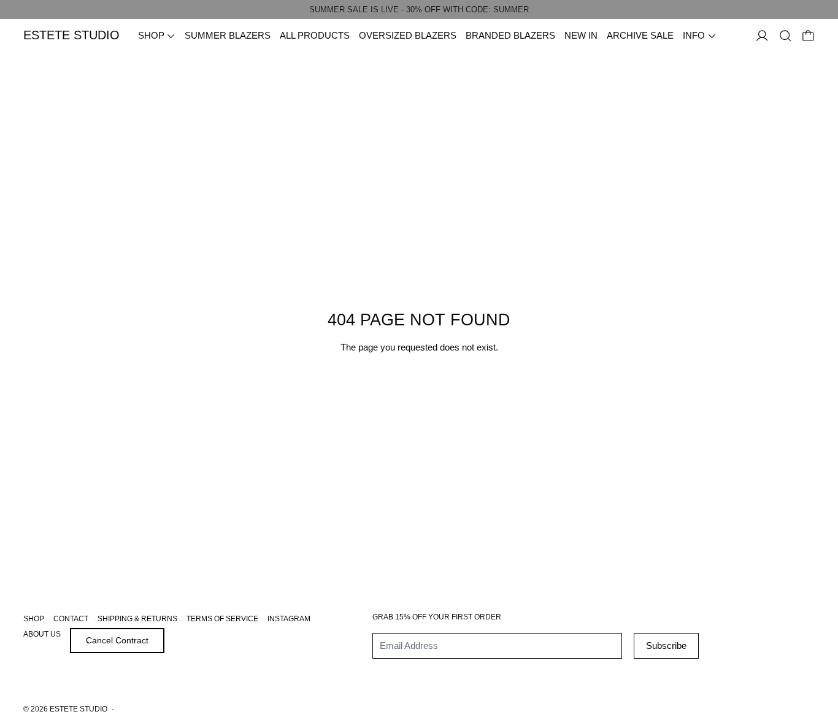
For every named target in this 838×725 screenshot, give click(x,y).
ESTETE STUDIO (78, 709)
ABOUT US (42, 634)
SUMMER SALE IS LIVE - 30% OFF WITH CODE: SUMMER (419, 9)
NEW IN (581, 35)
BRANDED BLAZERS (510, 35)
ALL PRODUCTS (315, 35)
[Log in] (762, 36)
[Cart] (808, 36)
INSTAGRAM (288, 619)
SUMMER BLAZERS (228, 35)
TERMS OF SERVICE (222, 619)
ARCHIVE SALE (640, 35)
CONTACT (70, 619)
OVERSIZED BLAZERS (407, 35)
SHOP (33, 619)
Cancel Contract (117, 640)
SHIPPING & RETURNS (137, 619)
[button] (785, 36)
